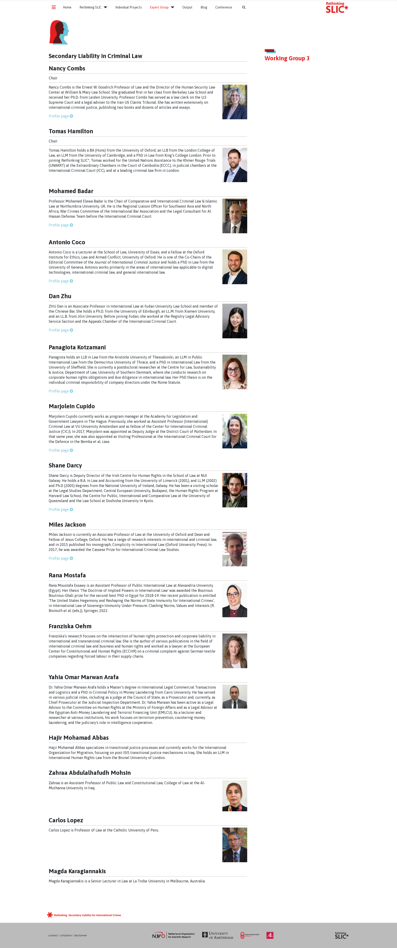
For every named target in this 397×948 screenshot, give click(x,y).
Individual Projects (128, 7)
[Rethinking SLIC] (104, 7)
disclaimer (80, 935)
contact (53, 935)
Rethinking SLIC (90, 7)
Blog (204, 7)
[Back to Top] (389, 939)
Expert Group (159, 7)
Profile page (59, 116)
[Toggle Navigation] (54, 7)
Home (67, 7)
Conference (223, 7)
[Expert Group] (171, 7)
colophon (66, 935)
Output (187, 7)
